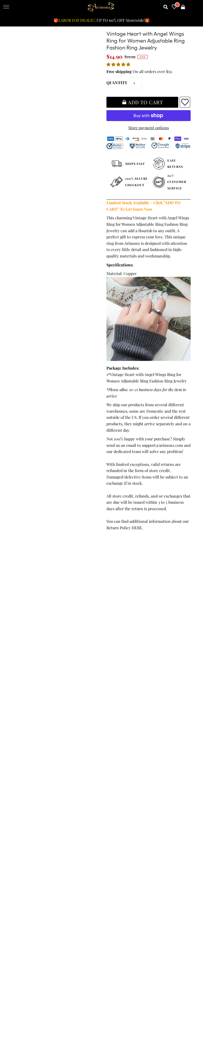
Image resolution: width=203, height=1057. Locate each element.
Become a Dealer (118, 793)
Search (20, 805)
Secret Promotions (120, 774)
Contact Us (24, 812)
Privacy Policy (26, 780)
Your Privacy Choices (33, 818)
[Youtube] (149, 863)
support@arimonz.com (162, 445)
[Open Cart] (182, 7)
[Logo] (101, 7)
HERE (137, 527)
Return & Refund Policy (35, 786)
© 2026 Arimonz (27, 1032)
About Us (111, 780)
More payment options (148, 127)
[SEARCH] (165, 7)
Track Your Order (29, 767)
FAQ (107, 786)
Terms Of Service (29, 774)
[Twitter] (121, 863)
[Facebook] (107, 863)
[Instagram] (163, 863)
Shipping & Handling (33, 793)
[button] (118, 64)
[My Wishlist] (174, 7)
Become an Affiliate (120, 799)
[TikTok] (177, 863)
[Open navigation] (6, 7)
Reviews (21, 799)
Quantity (116, 82)
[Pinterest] (135, 863)
